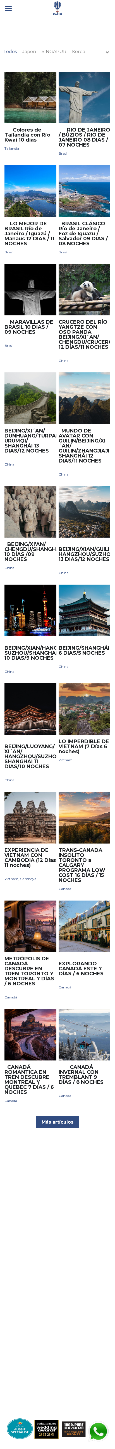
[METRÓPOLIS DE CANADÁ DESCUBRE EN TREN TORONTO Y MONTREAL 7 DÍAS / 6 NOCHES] (30, 926)
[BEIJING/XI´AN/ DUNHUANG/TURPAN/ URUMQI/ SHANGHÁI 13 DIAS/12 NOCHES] (30, 398)
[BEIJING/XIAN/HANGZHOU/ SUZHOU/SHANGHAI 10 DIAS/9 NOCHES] (30, 610)
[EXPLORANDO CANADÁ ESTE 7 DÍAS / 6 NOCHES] (84, 926)
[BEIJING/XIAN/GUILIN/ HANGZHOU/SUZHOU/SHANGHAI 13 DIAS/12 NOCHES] (84, 512)
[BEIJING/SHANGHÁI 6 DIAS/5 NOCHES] (84, 610)
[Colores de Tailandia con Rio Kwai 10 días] (30, 97)
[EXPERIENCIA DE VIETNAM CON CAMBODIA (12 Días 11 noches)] (30, 817)
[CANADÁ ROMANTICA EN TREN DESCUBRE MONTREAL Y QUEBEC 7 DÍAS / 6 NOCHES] (30, 1034)
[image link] (57, 8)
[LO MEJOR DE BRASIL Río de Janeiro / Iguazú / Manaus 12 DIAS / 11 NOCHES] (30, 191)
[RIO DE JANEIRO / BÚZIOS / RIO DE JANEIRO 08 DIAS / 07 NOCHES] (84, 97)
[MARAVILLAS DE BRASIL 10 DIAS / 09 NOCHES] (30, 289)
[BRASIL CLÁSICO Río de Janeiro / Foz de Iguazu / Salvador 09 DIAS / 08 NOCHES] (84, 191)
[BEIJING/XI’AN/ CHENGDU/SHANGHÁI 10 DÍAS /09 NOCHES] (30, 512)
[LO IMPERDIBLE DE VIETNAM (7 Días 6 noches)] (84, 709)
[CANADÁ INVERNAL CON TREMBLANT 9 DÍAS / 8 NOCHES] (84, 1034)
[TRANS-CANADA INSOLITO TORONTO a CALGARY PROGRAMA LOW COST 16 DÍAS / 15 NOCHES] (84, 817)
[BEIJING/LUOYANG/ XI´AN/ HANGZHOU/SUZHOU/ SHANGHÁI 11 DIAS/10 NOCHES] (30, 709)
